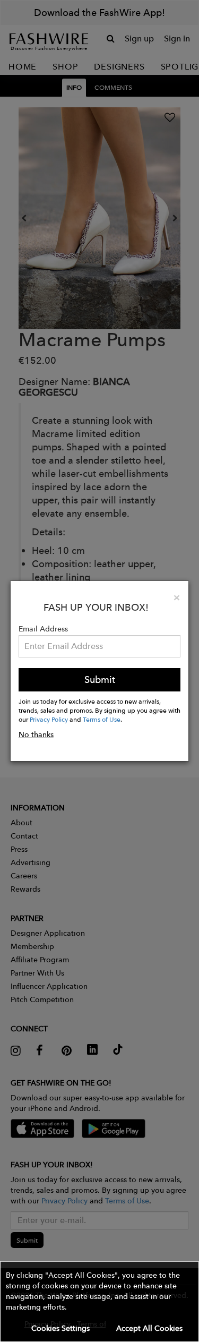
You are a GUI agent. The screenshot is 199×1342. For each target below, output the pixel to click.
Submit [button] (99, 679)
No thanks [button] (36, 734)
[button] (99, 1301)
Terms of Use (101, 719)
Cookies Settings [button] (60, 1328)
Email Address (43, 629)
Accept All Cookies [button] (149, 1328)
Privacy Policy (49, 719)
